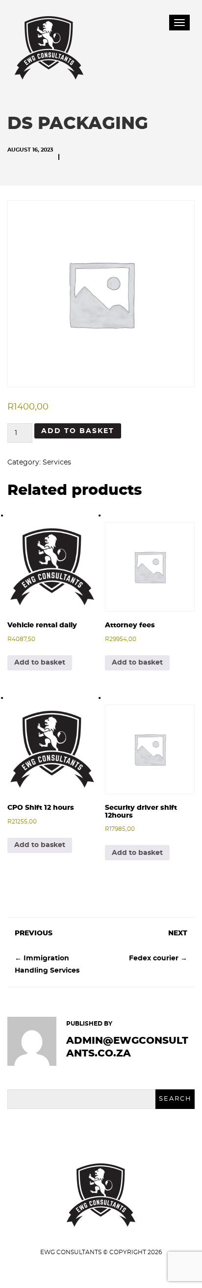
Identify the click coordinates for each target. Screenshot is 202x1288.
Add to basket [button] (39, 662)
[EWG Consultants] (49, 45)
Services (57, 462)
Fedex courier (153, 958)
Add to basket (77, 431)
